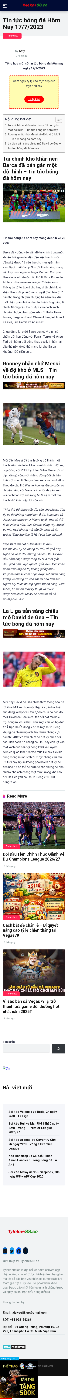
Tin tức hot (12, 35)
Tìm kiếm (9, 1042)
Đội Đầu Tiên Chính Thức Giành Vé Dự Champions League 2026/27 (33, 857)
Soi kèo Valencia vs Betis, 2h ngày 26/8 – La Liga (32, 1114)
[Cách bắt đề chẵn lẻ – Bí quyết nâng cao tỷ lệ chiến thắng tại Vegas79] (34, 896)
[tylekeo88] (34, 5)
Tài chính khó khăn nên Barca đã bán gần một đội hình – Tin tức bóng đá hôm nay (33, 127)
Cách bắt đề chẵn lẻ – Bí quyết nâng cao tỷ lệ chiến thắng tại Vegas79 (30, 930)
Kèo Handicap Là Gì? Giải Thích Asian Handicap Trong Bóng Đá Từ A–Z (32, 1160)
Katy (22, 51)
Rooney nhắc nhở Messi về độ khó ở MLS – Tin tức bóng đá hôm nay (34, 137)
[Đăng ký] (19, 1397)
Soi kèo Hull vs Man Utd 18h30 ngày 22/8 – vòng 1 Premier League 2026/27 (33, 1128)
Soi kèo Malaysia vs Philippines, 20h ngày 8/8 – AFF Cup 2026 (34, 1174)
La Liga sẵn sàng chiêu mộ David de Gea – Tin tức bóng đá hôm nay (34, 146)
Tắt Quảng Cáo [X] (9, 1358)
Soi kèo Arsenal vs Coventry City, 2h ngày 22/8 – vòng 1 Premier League (32, 1144)
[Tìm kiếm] (58, 1048)
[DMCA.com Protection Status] (14, 1348)
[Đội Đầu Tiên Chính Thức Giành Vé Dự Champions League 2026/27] (34, 825)
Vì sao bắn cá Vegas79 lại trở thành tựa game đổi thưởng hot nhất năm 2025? (31, 1006)
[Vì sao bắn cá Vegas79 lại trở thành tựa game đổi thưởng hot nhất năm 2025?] (34, 972)
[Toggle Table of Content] (57, 120)
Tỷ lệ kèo (34, 99)
